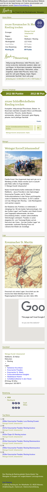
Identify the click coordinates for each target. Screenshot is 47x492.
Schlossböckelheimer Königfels (18, 374)
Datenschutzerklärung (21, 5)
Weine (9, 17)
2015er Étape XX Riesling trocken (14, 434)
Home (4, 17)
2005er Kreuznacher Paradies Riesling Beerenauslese (21, 448)
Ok (31, 5)
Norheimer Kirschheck (15, 368)
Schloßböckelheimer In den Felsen (19, 379)
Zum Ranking (7, 482)
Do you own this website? (30, 323)
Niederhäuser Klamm (14, 377)
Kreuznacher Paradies (15, 370)
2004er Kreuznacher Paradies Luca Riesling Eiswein (20, 421)
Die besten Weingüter (15, 470)
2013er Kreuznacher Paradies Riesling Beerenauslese (21, 441)
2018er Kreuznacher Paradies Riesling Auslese (18, 454)
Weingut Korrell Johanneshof (15, 133)
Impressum (18, 487)
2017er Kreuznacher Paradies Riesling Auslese (18, 428)
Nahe (26, 36)
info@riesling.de (8, 487)
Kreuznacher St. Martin (19, 242)
